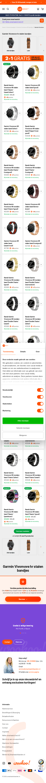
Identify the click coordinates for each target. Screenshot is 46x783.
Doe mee (22, 599)
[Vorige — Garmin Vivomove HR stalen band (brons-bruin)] (26, 191)
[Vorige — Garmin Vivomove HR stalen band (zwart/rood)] (5, 228)
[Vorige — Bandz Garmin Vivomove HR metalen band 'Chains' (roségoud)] (26, 152)
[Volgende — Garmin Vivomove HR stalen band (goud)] (41, 72)
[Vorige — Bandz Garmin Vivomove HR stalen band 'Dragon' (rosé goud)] (26, 113)
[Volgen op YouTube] (9, 763)
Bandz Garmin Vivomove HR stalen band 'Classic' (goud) (32, 512)
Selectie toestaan (23, 428)
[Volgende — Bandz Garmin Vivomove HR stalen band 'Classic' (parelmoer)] (20, 496)
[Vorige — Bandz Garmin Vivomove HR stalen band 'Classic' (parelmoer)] (5, 496)
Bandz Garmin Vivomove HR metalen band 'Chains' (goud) (11, 206)
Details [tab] (23, 352)
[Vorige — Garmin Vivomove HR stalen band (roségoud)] (26, 228)
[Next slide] (40, 44)
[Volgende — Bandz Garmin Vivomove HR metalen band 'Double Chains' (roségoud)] (20, 152)
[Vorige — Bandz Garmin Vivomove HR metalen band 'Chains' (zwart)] (26, 459)
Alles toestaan (23, 421)
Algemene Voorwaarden (10, 743)
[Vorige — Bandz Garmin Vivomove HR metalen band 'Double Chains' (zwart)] (5, 303)
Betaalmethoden (8, 716)
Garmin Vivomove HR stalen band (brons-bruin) (32, 206)
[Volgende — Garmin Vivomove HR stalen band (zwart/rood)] (20, 228)
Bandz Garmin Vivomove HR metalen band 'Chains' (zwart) (33, 475)
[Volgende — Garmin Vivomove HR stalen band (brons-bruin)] (41, 191)
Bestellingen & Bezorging (11, 713)
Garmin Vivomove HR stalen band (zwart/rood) (11, 243)
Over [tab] (38, 352)
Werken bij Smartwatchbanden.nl (13, 755)
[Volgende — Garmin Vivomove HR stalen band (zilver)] (20, 113)
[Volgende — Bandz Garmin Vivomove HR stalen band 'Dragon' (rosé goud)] (41, 113)
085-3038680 (31, 661)
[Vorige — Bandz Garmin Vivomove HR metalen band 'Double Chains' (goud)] (5, 264)
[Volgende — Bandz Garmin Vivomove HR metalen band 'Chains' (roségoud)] (41, 152)
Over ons (19, 642)
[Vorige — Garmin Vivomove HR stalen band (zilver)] (5, 113)
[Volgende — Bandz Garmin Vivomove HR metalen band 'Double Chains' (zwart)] (20, 303)
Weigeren (23, 435)
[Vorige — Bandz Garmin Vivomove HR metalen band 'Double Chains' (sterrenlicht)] (26, 264)
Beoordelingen (7, 747)
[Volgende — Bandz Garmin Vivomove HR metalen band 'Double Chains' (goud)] (20, 264)
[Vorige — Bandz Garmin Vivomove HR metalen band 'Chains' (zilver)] (5, 459)
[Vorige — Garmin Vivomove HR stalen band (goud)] (26, 72)
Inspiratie (5, 732)
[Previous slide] (5, 44)
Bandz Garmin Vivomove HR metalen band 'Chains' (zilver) (11, 475)
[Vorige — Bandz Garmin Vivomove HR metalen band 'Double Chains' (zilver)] (26, 303)
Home (3, 27)
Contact (7, 642)
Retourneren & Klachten (10, 720)
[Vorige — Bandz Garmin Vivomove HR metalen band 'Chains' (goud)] (5, 191)
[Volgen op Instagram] (3, 763)
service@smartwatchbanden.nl (29, 669)
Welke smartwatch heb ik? (14, 22)
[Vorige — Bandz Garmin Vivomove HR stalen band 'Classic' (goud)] (26, 496)
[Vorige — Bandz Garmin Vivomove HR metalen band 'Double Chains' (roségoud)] (5, 152)
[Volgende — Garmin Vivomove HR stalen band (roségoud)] (41, 228)
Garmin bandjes (11, 27)
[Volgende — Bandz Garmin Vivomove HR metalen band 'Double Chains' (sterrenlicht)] (41, 264)
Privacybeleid (7, 751)
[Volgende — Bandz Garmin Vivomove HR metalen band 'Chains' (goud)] (20, 191)
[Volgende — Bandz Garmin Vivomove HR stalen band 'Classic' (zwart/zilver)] (20, 72)
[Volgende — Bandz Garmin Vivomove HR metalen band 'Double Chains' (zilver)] (41, 303)
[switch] (40, 397)
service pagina (34, 672)
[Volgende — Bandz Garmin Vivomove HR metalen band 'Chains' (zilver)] (20, 459)
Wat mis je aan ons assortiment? (13, 739)
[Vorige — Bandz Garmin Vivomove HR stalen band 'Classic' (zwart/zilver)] (5, 72)
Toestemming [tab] (8, 352)
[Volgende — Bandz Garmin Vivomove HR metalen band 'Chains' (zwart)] (41, 459)
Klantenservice (7, 709)
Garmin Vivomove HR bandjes (25, 27)
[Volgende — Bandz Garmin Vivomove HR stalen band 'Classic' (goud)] (41, 496)
